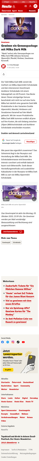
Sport (14, 11)
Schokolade (17, 242)
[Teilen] (3, 74)
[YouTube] (23, 342)
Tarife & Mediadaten (18, 450)
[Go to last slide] (2, 190)
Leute (10, 398)
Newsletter (14, 389)
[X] (7, 342)
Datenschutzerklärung (9, 453)
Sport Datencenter (9, 410)
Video (3, 421)
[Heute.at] (7, 6)
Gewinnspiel (6, 242)
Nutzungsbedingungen (28, 453)
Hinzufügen (30, 142)
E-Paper (6, 2)
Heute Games (6, 402)
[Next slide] (37, 190)
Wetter (4, 389)
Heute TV (29, 402)
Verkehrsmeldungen (9, 417)
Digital (25, 398)
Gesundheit (14, 414)
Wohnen (25, 414)
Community (25, 386)
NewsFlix (32, 2)
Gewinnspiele (24, 410)
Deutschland (28, 382)
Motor (22, 417)
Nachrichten (6, 386)
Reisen (30, 417)
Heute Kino (19, 402)
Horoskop (34, 398)
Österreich (6, 11)
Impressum (5, 450)
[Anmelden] (30, 6)
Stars (3, 398)
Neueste (32, 11)
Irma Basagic (14, 65)
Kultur (17, 398)
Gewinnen (11, 14)
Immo (15, 2)
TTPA (30, 450)
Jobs (23, 2)
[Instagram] (13, 342)
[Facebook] (2, 342)
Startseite (4, 14)
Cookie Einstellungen (8, 457)
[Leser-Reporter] (25, 6)
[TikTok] (18, 342)
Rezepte (4, 414)
